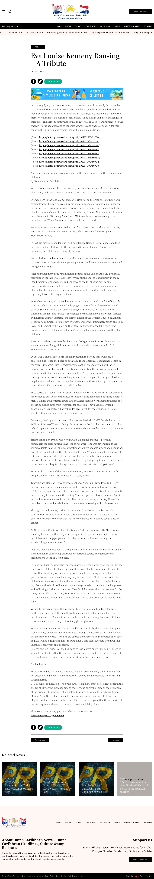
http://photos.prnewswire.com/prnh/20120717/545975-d (69, 149)
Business (105, 26)
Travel (78, 26)
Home (58, 26)
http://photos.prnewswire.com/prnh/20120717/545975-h (69, 165)
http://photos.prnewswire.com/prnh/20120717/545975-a (69, 137)
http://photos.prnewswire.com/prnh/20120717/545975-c (69, 145)
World (117, 26)
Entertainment (132, 26)
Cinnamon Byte (146, 876)
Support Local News (140, 11)
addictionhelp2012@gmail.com (47, 715)
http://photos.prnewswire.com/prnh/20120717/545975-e (69, 153)
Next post (115, 740)
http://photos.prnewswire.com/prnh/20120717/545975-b (69, 141)
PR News (148, 26)
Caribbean (91, 26)
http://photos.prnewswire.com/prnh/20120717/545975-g (69, 161)
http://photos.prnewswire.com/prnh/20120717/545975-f (69, 157)
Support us (53, 81)
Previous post (40, 740)
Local (68, 26)
